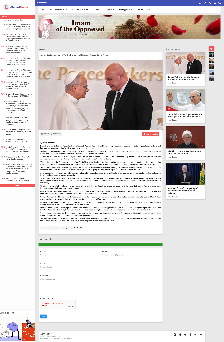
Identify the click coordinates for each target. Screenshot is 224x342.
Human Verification (48, 298)
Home (41, 49)
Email (104, 251)
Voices (96, 10)
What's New (19, 20)
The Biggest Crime (126, 10)
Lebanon (50, 228)
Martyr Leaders (144, 10)
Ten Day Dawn (108, 10)
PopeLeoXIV (78, 228)
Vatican (43, 228)
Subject (43, 263)
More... (17, 185)
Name (42, 251)
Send (43, 316)
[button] (205, 3)
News (4, 17)
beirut (56, 228)
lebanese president (66, 228)
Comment (44, 275)
